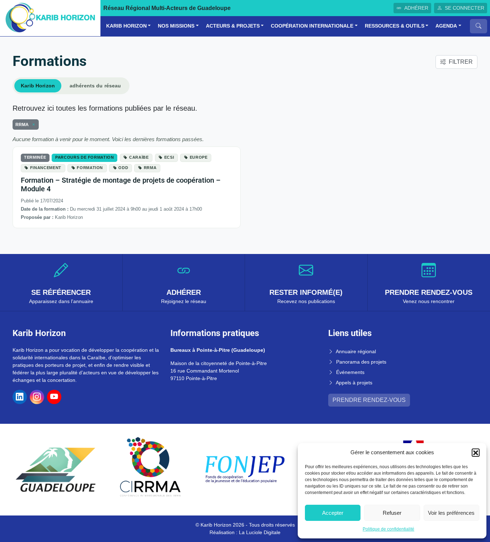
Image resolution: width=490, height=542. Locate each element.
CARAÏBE (139, 157)
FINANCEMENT (45, 168)
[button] (475, 452)
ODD (123, 168)
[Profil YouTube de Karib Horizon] (54, 397)
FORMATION (90, 168)
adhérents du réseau (95, 85)
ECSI (169, 157)
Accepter (332, 513)
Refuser (392, 513)
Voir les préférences (451, 513)
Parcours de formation (84, 157)
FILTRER (461, 62)
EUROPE (199, 157)
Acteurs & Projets (233, 26)
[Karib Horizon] (50, 18)
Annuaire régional (356, 351)
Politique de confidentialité (388, 529)
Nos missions (176, 26)
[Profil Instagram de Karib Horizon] (37, 397)
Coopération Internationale (312, 26)
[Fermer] (32, 124)
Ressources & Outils (394, 26)
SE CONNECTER (464, 8)
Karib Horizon (126, 26)
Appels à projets (354, 382)
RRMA (150, 168)
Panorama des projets (361, 362)
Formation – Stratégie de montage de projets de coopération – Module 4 (121, 184)
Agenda (446, 26)
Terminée (35, 157)
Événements (350, 372)
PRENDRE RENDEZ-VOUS (369, 400)
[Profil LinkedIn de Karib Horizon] (20, 397)
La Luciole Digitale (260, 532)
